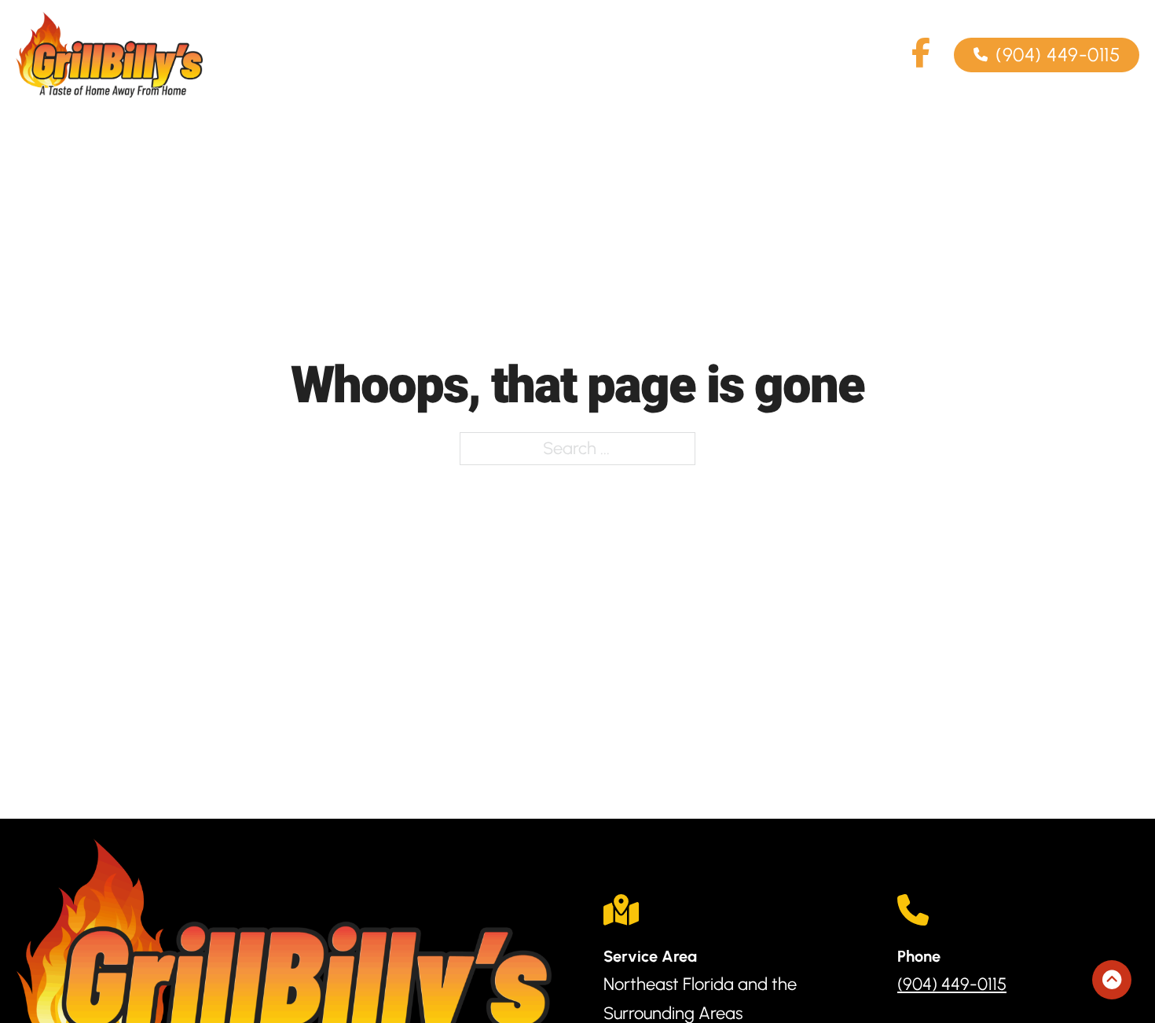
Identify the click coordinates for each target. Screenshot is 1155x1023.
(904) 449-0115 (1058, 54)
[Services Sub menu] (487, 55)
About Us (569, 54)
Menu (664, 54)
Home (345, 54)
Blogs (868, 54)
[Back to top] (1111, 979)
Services (439, 54)
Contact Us (766, 54)
